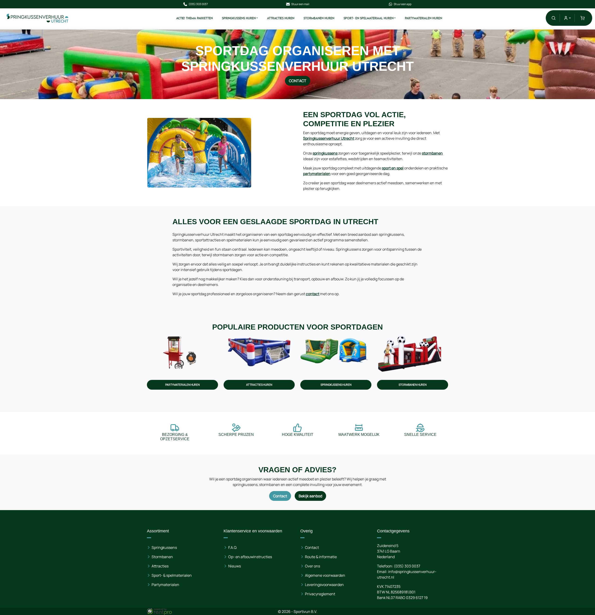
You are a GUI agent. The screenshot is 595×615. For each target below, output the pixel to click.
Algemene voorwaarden (325, 575)
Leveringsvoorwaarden (324, 584)
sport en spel (392, 168)
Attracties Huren (280, 18)
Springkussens (164, 547)
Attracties (160, 566)
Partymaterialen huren (423, 18)
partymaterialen (317, 173)
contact (312, 293)
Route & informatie (321, 556)
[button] (553, 18)
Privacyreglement (320, 593)
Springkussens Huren (239, 18)
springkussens (325, 153)
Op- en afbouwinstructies (250, 556)
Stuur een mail (300, 4)
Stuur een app (402, 4)
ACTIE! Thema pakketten (194, 18)
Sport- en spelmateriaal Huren (368, 18)
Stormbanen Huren (319, 18)
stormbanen (432, 153)
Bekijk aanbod (310, 495)
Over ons (312, 566)
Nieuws (234, 566)
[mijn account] (567, 18)
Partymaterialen (165, 584)
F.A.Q (232, 547)
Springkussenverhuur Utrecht (328, 138)
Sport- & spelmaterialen (172, 575)
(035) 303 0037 (198, 4)
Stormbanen (162, 556)
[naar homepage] (38, 18)
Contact (297, 80)
